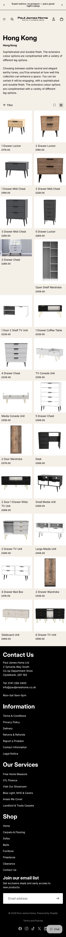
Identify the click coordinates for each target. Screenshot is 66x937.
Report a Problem (13, 741)
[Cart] (62, 19)
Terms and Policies (33, 920)
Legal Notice (10, 753)
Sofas (6, 838)
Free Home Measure (15, 773)
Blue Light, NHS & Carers (18, 792)
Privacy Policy (11, 722)
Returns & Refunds (14, 734)
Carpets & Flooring (14, 832)
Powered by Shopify (47, 913)
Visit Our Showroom (15, 786)
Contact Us (9, 869)
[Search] (12, 19)
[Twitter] (39, 928)
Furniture (8, 851)
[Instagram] (26, 928)
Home (6, 825)
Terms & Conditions (14, 715)
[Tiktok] (33, 928)
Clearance (9, 863)
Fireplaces (9, 857)
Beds (6, 844)
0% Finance (10, 780)
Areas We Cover (12, 799)
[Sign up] (57, 898)
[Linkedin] (46, 928)
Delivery (8, 728)
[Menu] (4, 19)
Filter (10, 105)
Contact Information (15, 747)
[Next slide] (62, 5)
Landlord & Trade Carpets (18, 805)
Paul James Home (26, 913)
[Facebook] (20, 928)
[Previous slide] (4, 5)
